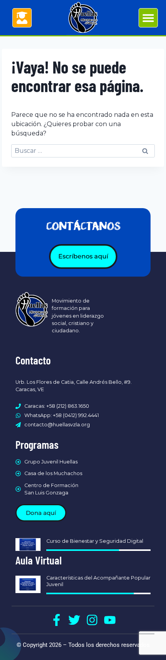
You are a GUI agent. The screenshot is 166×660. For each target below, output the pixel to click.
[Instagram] (92, 620)
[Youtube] (110, 620)
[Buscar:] (83, 150)
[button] (148, 17)
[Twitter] (74, 620)
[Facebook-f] (57, 620)
